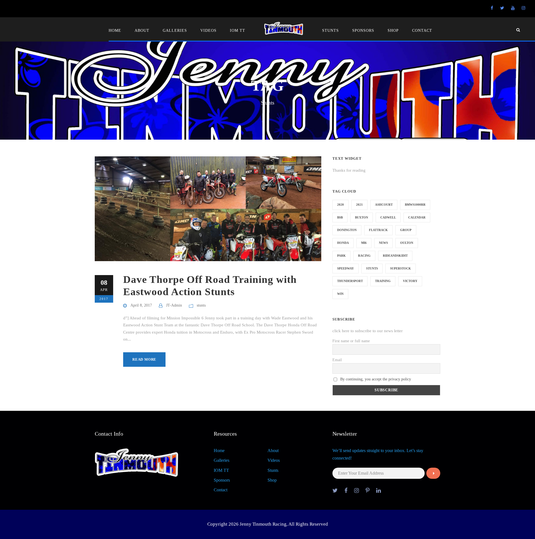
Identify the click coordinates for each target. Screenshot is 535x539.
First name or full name (351, 341)
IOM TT (237, 30)
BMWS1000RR (415, 204)
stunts (201, 305)
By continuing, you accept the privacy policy (375, 379)
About (142, 30)
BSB (340, 217)
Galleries (175, 30)
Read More (144, 359)
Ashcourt (384, 204)
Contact (422, 30)
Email (337, 360)
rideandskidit (395, 255)
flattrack (378, 230)
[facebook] (492, 8)
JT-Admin (174, 305)
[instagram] (523, 8)
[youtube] (513, 8)
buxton (361, 217)
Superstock (400, 268)
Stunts (330, 30)
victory (410, 281)
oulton (406, 242)
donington (347, 230)
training (383, 281)
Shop (393, 30)
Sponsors (363, 30)
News (383, 242)
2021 (359, 204)
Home (115, 30)
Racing (364, 255)
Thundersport (350, 281)
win (340, 293)
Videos (208, 30)
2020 (340, 204)
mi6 (364, 242)
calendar (416, 217)
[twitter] (502, 8)
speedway (345, 268)
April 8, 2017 (141, 305)
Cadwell (388, 217)
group (406, 230)
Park (341, 255)
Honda (343, 242)
